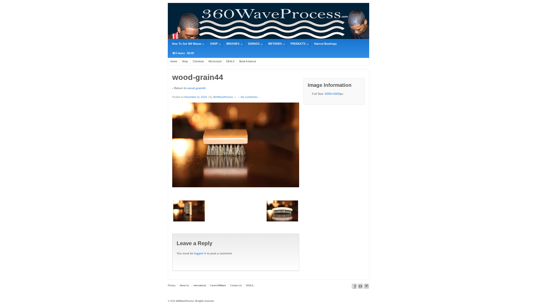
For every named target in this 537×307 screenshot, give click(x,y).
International (199, 285)
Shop (185, 61)
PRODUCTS (298, 43)
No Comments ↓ (250, 97)
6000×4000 (332, 93)
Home (173, 61)
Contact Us (236, 285)
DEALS (230, 61)
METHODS (275, 43)
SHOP (214, 43)
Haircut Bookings (325, 43)
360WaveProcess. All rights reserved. (194, 301)
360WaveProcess (223, 97)
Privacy (172, 285)
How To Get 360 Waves (186, 43)
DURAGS (254, 43)
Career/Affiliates (218, 285)
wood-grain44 (196, 88)
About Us (184, 285)
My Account (215, 61)
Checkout (198, 61)
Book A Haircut (247, 61)
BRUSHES (233, 43)
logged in (200, 253)
